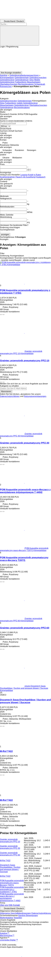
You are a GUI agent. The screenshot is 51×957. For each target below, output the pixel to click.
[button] (25, 59)
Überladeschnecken (9, 84)
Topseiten (17, 918)
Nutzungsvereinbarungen (35, 396)
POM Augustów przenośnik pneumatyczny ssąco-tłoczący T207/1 (24, 558)
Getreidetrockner (7, 80)
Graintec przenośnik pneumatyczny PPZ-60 (24, 627)
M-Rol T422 (6, 751)
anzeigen (5, 234)
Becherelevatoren (26, 84)
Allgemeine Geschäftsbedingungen (15, 913)
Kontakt (16, 905)
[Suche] (19, 36)
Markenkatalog (6, 918)
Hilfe (11, 905)
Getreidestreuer (22, 80)
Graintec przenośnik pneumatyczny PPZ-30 (24, 443)
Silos (31, 80)
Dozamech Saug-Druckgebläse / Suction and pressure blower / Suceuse (25, 701)
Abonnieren (6, 391)
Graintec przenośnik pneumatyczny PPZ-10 (24, 360)
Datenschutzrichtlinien (10, 396)
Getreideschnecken (37, 78)
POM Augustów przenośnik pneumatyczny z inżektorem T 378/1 (12, 889)
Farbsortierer (20, 82)
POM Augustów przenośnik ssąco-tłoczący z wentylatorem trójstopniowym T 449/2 (25, 491)
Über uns (4, 905)
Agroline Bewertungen (28, 915)
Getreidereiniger (22, 78)
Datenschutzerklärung (41, 913)
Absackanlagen (33, 82)
